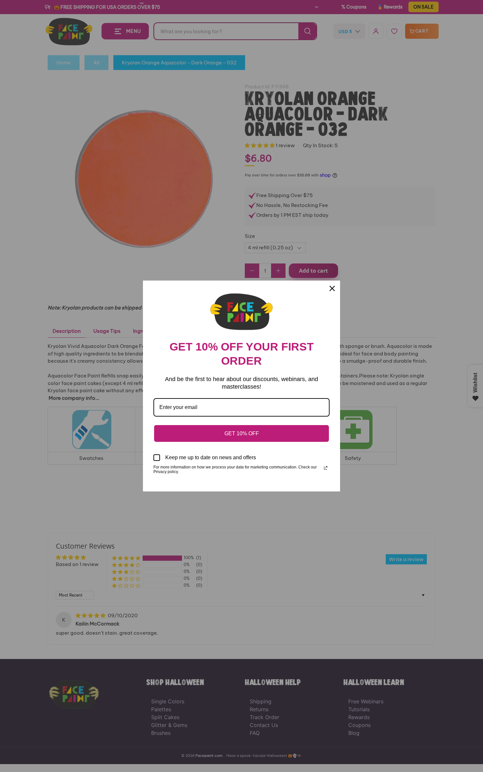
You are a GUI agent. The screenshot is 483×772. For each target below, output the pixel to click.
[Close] (332, 288)
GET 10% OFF (241, 433)
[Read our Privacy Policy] (326, 468)
